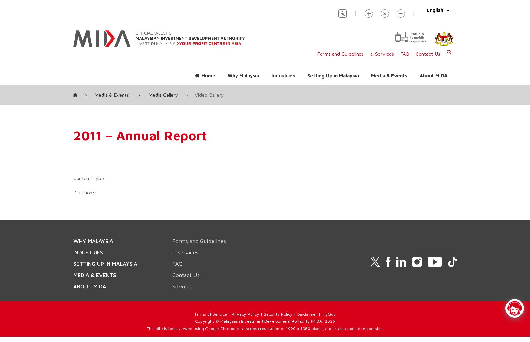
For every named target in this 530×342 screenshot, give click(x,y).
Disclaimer (307, 314)
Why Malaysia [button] (243, 75)
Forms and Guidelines (340, 54)
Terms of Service (210, 314)
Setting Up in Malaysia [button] (333, 75)
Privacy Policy (245, 314)
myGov (329, 314)
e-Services (382, 54)
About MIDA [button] (433, 75)
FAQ (404, 54)
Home (208, 75)
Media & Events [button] (389, 75)
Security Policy (278, 314)
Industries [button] (283, 75)
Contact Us (428, 54)
